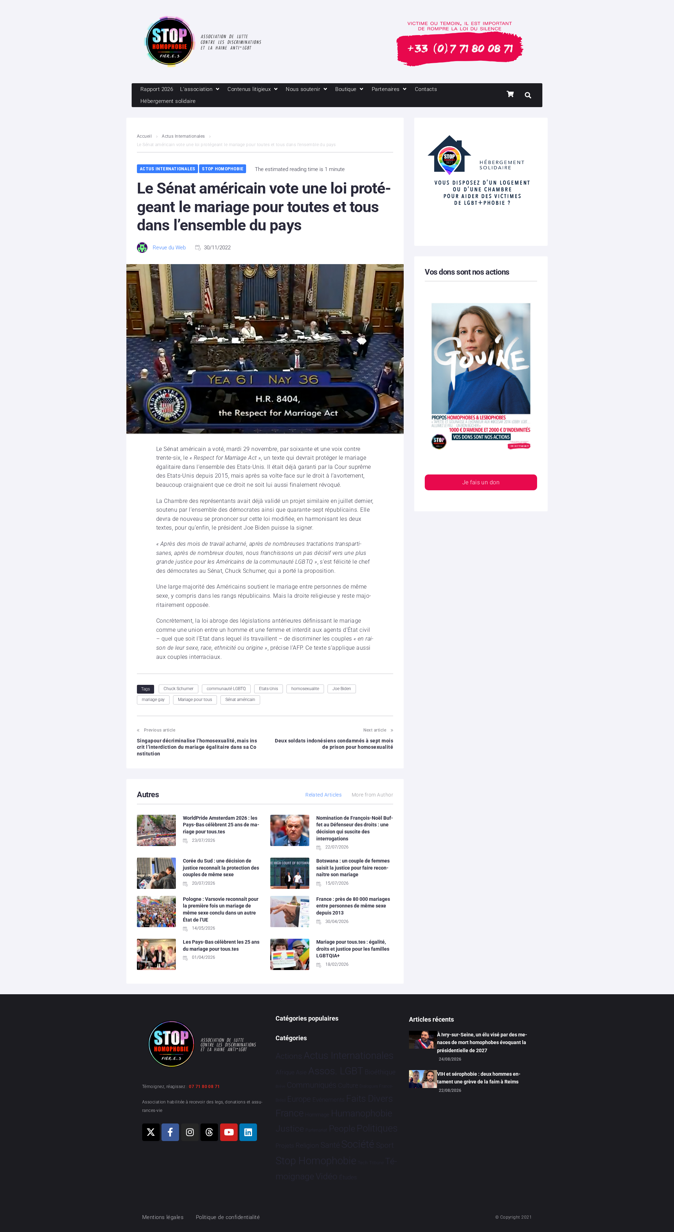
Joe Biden (341, 688)
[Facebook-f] (170, 1132)
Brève (280, 1086)
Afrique (285, 1072)
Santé (330, 1144)
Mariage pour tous (195, 699)
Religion (307, 1145)
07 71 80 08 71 (204, 1086)
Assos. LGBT (335, 1071)
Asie (301, 1072)
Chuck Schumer (178, 688)
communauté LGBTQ (226, 688)
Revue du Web (169, 247)
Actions (289, 1056)
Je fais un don (481, 482)
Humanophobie (361, 1113)
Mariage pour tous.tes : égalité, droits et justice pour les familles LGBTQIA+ (352, 948)
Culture (348, 1085)
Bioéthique (380, 1072)
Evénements (328, 1099)
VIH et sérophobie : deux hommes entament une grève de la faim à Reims (479, 1077)
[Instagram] (190, 1132)
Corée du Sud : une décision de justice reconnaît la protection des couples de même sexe (221, 867)
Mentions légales (163, 1217)
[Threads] (209, 1132)
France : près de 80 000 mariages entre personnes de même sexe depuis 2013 (353, 906)
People (342, 1128)
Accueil (144, 136)
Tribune (376, 1162)
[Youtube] (229, 1132)
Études (348, 1177)
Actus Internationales (183, 136)
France (290, 1113)
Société (357, 1144)
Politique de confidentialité (228, 1217)
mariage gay (153, 699)
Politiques (377, 1128)
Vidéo (326, 1176)
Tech (363, 1162)
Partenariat (316, 1130)
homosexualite (305, 688)
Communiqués (311, 1085)
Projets (285, 1145)
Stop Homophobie (222, 168)
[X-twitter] (151, 1132)
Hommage (317, 1115)
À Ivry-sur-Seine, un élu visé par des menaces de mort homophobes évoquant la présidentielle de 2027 (482, 1042)
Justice (290, 1128)
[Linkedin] (248, 1132)
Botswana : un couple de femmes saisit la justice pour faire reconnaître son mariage (353, 867)
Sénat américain (240, 699)
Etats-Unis (268, 688)
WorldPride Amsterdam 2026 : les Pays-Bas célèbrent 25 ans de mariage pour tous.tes (221, 824)
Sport (385, 1145)
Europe (299, 1099)
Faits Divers (369, 1098)
